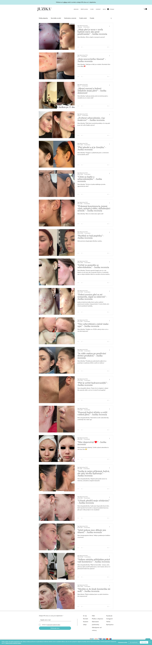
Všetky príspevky (43, 18)
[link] (145, 9)
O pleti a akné (83, 18)
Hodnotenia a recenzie (70, 18)
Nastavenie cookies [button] (122, 642)
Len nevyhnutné (134, 642)
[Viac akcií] (110, 26)
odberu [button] (65, 2)
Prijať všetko (144, 642)
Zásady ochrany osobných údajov (13, 643)
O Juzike (92, 18)
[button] (111, 18)
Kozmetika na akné (56, 18)
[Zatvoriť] (150, 642)
